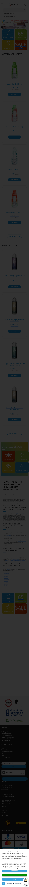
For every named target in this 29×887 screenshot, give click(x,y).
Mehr (14, 879)
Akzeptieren (14, 875)
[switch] (25, 885)
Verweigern (14, 871)
